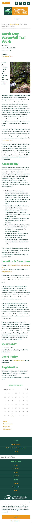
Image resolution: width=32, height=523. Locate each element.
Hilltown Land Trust (16, 11)
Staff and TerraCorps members (16, 448)
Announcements (16, 444)
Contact (16, 451)
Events (16, 465)
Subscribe (16, 476)
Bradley (16, 483)
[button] (29, 502)
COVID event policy (18, 360)
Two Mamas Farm (7, 56)
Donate (6, 3)
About (5, 421)
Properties (6, 426)
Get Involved (7, 429)
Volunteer (16, 469)
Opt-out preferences (15, 520)
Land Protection (8, 424)
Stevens (16, 490)
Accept (16, 517)
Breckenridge (16, 487)
